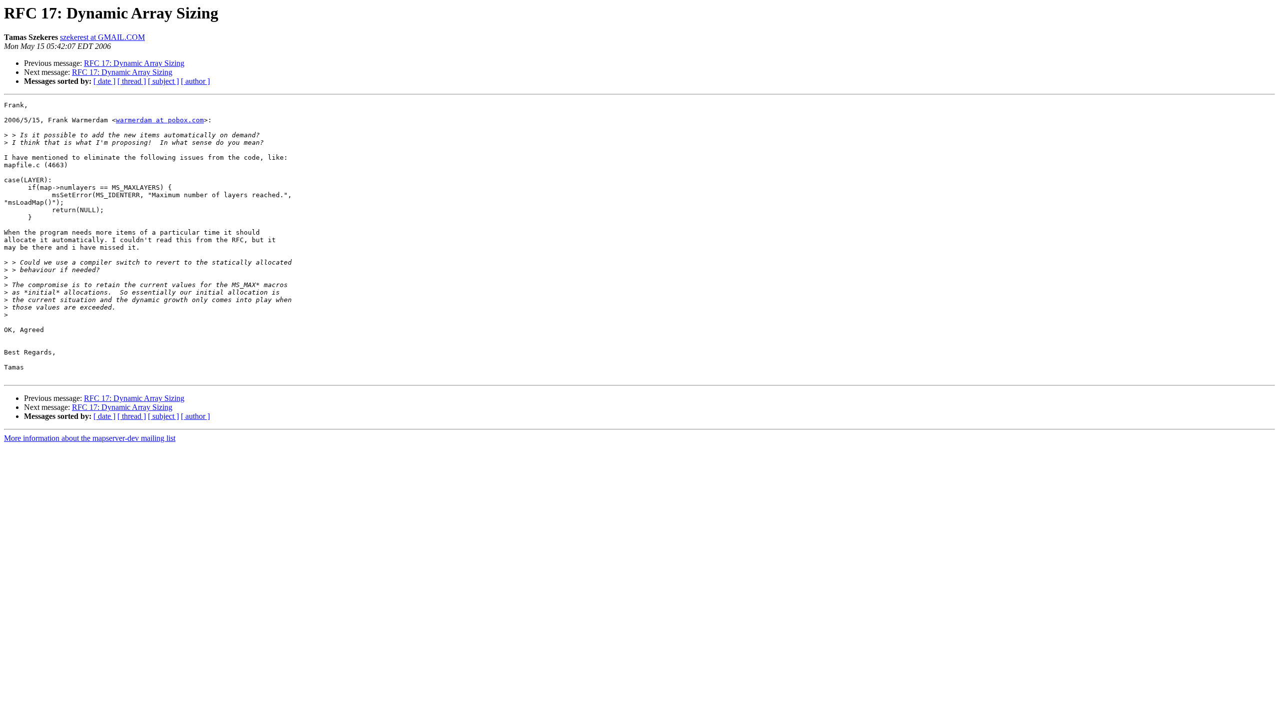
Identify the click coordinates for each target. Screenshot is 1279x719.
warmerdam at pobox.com (160, 120)
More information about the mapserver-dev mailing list (89, 438)
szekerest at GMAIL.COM (102, 37)
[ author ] (195, 81)
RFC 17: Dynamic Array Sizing (134, 63)
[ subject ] (163, 81)
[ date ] (104, 81)
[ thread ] (131, 81)
